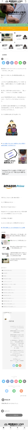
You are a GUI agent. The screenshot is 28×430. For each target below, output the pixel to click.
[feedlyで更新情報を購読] (17, 365)
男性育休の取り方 (7, 295)
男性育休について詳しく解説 (9, 284)
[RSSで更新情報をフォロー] (20, 365)
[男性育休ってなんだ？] (7, 36)
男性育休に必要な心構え (8, 292)
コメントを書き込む (14, 415)
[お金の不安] (7, 46)
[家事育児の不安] (21, 46)
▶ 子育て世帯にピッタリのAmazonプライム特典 (13, 227)
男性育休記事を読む (7, 270)
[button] (25, 235)
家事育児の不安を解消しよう (9, 306)
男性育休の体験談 (7, 287)
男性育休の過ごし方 (7, 301)
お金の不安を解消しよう (8, 298)
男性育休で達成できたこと (9, 289)
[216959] (12, 62)
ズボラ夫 (11, 321)
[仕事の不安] (21, 36)
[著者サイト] (13, 365)
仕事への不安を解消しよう (9, 303)
